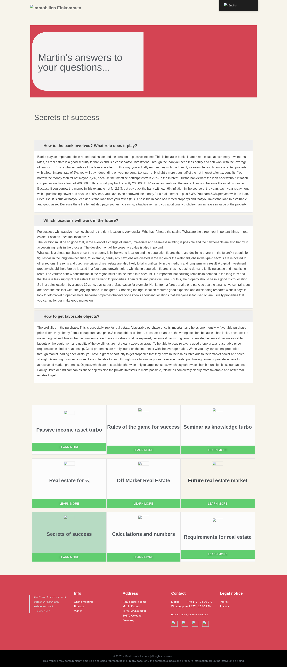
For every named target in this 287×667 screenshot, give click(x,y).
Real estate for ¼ (69, 480)
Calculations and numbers (143, 534)
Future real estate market (217, 480)
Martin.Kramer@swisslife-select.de (189, 614)
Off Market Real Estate (143, 480)
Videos (78, 610)
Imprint (224, 601)
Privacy (224, 606)
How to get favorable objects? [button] (71, 316)
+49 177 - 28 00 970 (199, 601)
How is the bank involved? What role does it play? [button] (90, 145)
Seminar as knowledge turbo (218, 427)
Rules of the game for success (143, 427)
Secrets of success (69, 534)
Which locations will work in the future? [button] (81, 220)
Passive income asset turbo (69, 430)
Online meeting (83, 601)
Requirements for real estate (217, 537)
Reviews (79, 606)
